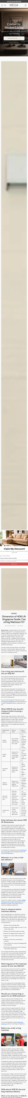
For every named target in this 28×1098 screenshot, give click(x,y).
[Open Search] (4, 5)
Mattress (14, 613)
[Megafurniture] (14, 5)
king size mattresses (9, 701)
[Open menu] (2, 5)
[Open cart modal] (25, 5)
